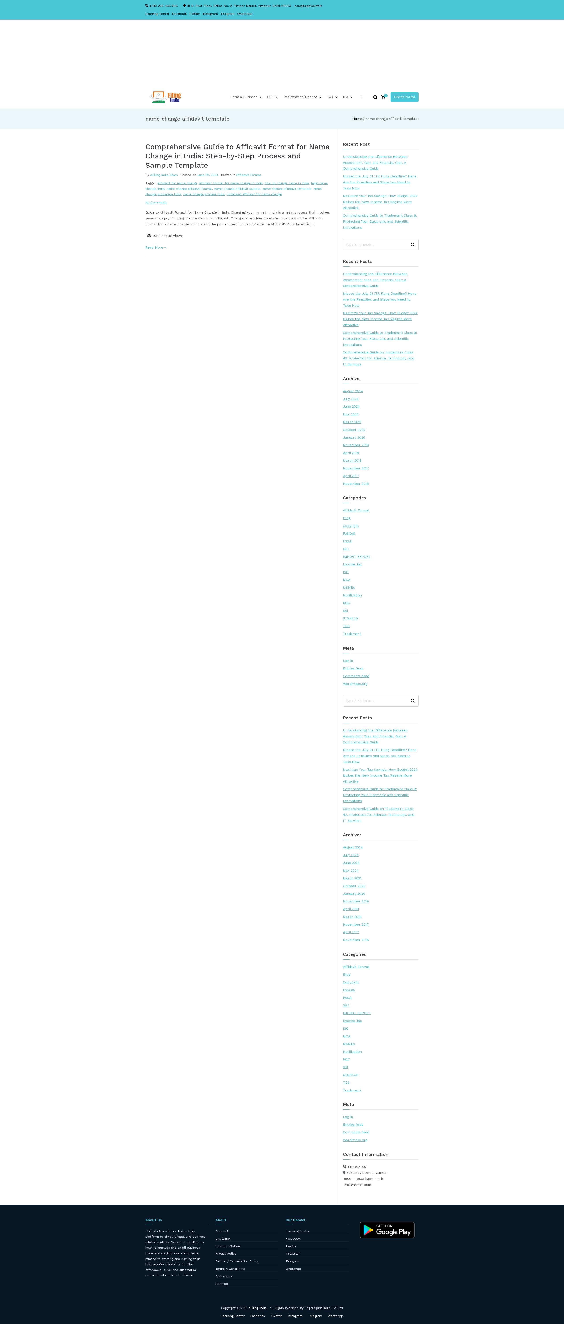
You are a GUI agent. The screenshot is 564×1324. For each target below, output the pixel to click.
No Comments (156, 202)
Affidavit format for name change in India (231, 183)
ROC (346, 603)
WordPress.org (355, 684)
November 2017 (356, 468)
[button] (260, 97)
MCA (346, 580)
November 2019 (356, 445)
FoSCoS (349, 534)
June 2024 (351, 407)
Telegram (227, 13)
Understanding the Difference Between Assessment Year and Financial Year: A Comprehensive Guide (375, 163)
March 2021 (352, 422)
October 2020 (354, 430)
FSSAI (347, 541)
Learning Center (157, 13)
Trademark (352, 634)
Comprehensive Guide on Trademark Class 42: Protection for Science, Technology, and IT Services (378, 358)
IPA (345, 97)
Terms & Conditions (230, 1268)
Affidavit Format (248, 175)
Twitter (194, 13)
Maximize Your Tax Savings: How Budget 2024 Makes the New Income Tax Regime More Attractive (380, 202)
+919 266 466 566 (164, 5)
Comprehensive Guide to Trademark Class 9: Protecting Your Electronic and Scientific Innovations (380, 221)
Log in (348, 661)
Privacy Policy (225, 1253)
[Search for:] (380, 244)
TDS (346, 626)
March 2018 (352, 461)
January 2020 (354, 437)
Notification (352, 595)
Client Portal (404, 97)
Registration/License (300, 97)
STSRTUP (350, 618)
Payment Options (228, 1246)
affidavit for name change (177, 183)
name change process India (204, 194)
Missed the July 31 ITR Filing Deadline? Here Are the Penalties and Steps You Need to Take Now (379, 182)
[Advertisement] (282, 57)
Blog (347, 518)
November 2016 (356, 484)
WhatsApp (244, 13)
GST (270, 97)
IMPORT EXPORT (357, 557)
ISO (346, 572)
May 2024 (351, 414)
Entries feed (353, 668)
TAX (330, 97)
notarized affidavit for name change (254, 194)
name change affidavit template (287, 188)
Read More (154, 247)
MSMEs (349, 587)
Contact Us (223, 1276)
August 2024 (353, 391)
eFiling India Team (164, 175)
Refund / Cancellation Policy (237, 1261)
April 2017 (351, 476)
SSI (345, 611)
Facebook (179, 13)
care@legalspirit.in (308, 5)
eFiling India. (258, 1308)
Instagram (210, 13)
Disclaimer (223, 1238)
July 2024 (351, 399)
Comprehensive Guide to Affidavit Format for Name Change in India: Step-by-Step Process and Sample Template (237, 156)
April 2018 (351, 453)
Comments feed (356, 676)
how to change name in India (287, 183)
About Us (222, 1231)
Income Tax (352, 564)
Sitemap (221, 1283)
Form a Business (243, 97)
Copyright (351, 526)
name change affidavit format (189, 188)
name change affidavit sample (237, 188)
